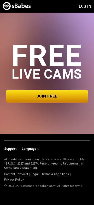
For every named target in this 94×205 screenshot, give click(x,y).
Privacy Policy (14, 179)
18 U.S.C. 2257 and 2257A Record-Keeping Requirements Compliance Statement (43, 166)
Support (10, 149)
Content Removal (16, 174)
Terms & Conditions (55, 174)
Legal (35, 174)
